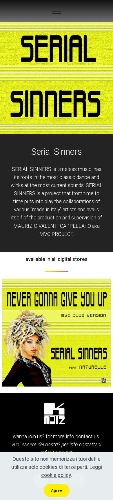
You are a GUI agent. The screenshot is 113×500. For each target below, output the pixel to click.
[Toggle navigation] (56, 11)
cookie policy (56, 475)
